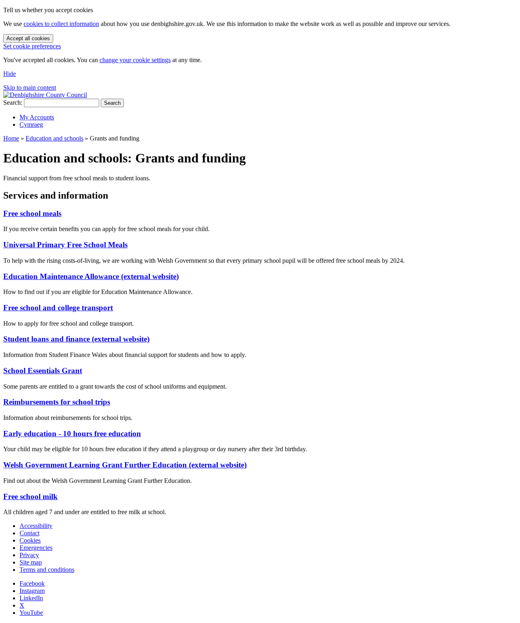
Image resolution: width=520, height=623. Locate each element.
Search (112, 103)
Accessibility (36, 525)
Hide (9, 73)
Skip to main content (29, 87)
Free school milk (30, 496)
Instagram (32, 590)
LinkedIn (31, 598)
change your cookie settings (135, 59)
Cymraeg (31, 124)
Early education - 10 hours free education (72, 433)
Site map (31, 562)
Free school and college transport (58, 307)
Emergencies (36, 547)
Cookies (30, 540)
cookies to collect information (61, 23)
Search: (12, 102)
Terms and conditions (47, 569)
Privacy (29, 555)
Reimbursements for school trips (56, 402)
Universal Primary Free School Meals (65, 244)
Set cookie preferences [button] (32, 46)
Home (11, 138)
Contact (29, 533)
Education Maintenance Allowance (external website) (91, 276)
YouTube (31, 612)
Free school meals (32, 213)
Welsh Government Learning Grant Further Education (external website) (125, 465)
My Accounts (37, 117)
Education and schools (54, 138)
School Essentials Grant (42, 370)
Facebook (32, 583)
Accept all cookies (28, 38)
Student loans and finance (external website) (76, 339)
